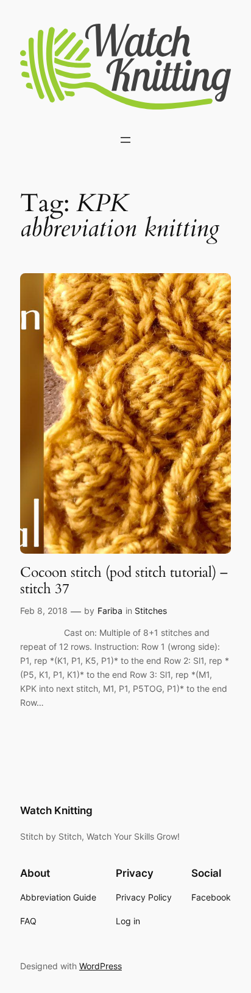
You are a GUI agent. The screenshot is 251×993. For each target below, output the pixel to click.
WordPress (100, 966)
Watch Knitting (56, 810)
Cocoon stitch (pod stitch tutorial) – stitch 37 (124, 581)
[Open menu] (125, 140)
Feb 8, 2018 (44, 610)
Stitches (151, 610)
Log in (128, 921)
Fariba (109, 610)
